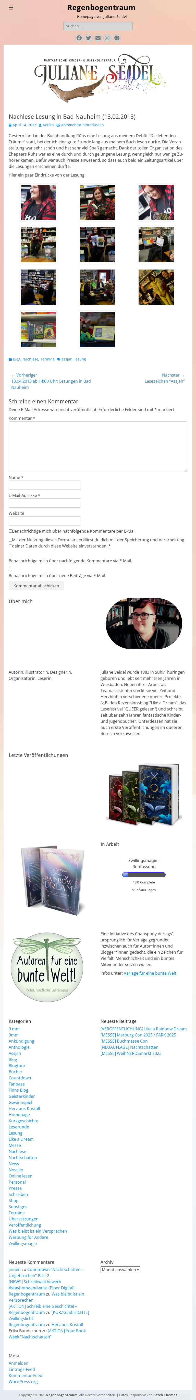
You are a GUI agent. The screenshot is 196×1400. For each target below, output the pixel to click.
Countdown (20, 1078)
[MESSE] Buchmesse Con (124, 1041)
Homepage (19, 1114)
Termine (47, 359)
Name (16, 477)
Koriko (48, 124)
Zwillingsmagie (23, 1243)
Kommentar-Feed (25, 1375)
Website (16, 513)
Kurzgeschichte (23, 1121)
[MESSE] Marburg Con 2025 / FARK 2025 (138, 1035)
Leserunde (19, 1127)
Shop (14, 1200)
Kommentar (22, 418)
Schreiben (18, 1194)
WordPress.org (23, 1381)
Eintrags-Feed (22, 1369)
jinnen (15, 1269)
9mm (14, 1035)
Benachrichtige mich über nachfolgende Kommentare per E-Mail (74, 531)
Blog (16, 359)
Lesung (15, 1133)
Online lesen (20, 1176)
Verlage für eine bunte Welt (150, 973)
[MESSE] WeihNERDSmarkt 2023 (131, 1053)
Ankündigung (21, 1041)
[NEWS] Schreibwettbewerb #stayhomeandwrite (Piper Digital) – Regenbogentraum (43, 1288)
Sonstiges (18, 1206)
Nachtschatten (23, 1157)
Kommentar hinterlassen (82, 124)
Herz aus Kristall (24, 1108)
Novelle (16, 1170)
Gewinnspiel (20, 1102)
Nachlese (30, 359)
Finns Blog (18, 1090)
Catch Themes (165, 1395)
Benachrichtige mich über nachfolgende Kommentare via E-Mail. (70, 561)
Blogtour (17, 1065)
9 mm (14, 1029)
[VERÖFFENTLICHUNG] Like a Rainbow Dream (144, 1029)
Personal (17, 1182)
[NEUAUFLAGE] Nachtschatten (129, 1047)
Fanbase (17, 1084)
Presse (15, 1188)
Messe (15, 1145)
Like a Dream (21, 1139)
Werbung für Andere (28, 1237)
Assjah (15, 1053)
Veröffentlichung (25, 1225)
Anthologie (19, 1047)
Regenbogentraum (101, 7)
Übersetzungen (24, 1219)
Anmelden (18, 1363)
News (14, 1163)
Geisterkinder (22, 1096)
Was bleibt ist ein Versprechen (38, 1231)
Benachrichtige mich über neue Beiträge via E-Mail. (57, 575)
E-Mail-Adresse (24, 495)
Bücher (15, 1072)
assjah (67, 359)
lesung (80, 359)
